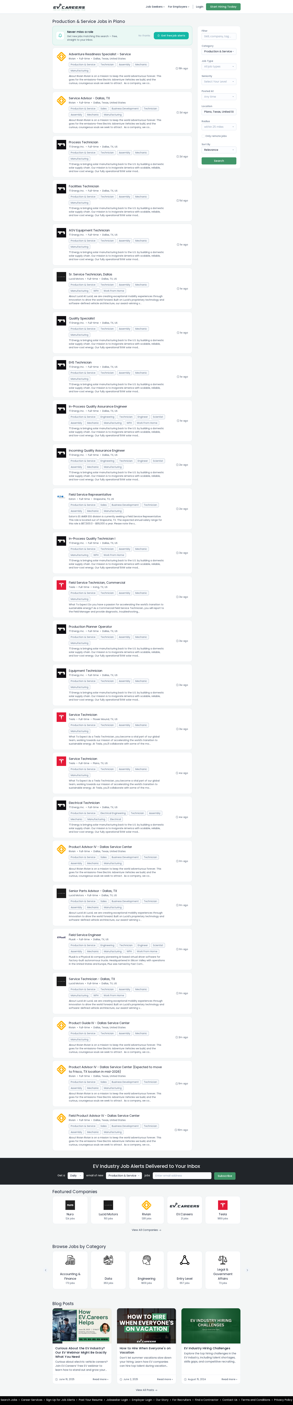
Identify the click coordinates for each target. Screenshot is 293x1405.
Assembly (124, 64)
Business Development (125, 108)
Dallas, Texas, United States (109, 58)
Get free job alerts (173, 35)
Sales (104, 108)
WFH (96, 291)
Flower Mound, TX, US (105, 719)
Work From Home (114, 291)
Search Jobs (9, 1400)
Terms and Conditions (255, 1400)
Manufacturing (79, 70)
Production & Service (83, 64)
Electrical (115, 819)
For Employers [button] (177, 7)
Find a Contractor (207, 1400)
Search (219, 161)
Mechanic (141, 64)
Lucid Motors (76, 278)
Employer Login (142, 1400)
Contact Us (229, 1400)
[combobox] (219, 51)
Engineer (143, 417)
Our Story (162, 1400)
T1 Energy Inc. (76, 146)
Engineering (107, 417)
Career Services (31, 1400)
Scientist (158, 417)
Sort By (206, 144)
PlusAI (72, 939)
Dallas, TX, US (110, 146)
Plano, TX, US (100, 763)
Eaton (72, 499)
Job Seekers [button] (154, 7)
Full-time (84, 58)
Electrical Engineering (113, 813)
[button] (247, 1270)
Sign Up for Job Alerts (60, 1400)
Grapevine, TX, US (103, 499)
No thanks (144, 35)
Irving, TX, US (100, 587)
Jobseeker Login (117, 1400)
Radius (206, 121)
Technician (107, 64)
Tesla (72, 587)
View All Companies (145, 1230)
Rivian (72, 58)
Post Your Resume (91, 1400)
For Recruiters (181, 1400)
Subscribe (225, 1176)
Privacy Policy (283, 1400)
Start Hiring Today (223, 7)
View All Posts (145, 1390)
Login (199, 7)
